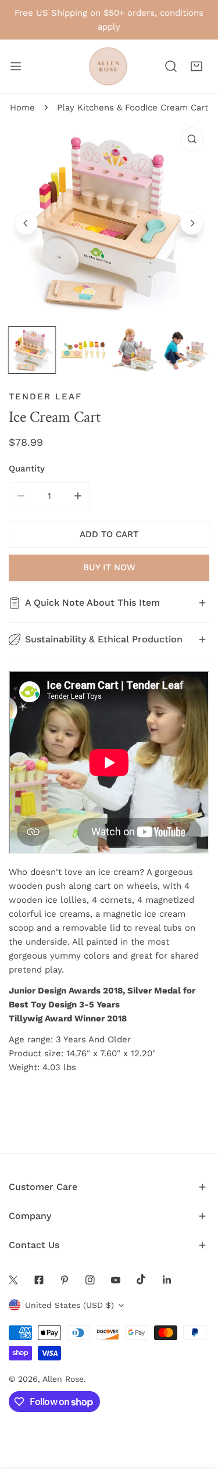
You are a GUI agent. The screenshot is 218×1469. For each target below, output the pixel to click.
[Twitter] (13, 1280)
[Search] (171, 66)
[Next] (191, 223)
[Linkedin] (167, 1280)
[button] (196, 66)
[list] (109, 221)
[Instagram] (90, 1280)
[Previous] (26, 223)
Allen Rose (63, 1379)
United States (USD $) (69, 1305)
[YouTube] (115, 1280)
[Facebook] (39, 1280)
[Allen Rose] (108, 66)
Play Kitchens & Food (101, 107)
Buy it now (109, 567)
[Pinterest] (64, 1280)
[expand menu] (16, 66)
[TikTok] (141, 1279)
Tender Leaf (45, 396)
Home (22, 107)
